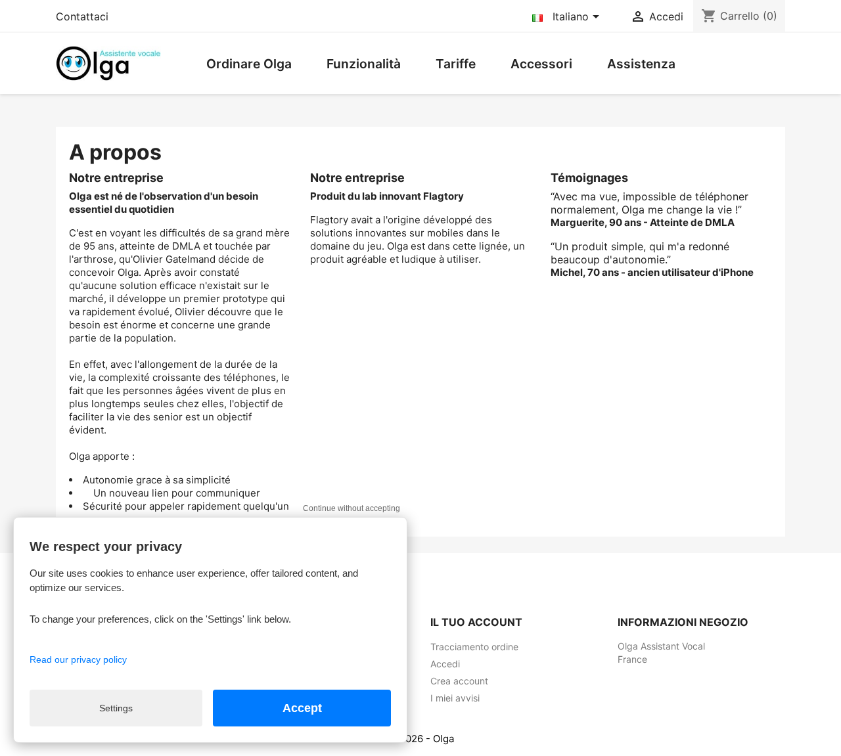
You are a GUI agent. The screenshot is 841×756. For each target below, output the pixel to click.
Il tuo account (476, 622)
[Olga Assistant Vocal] (108, 62)
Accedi (445, 663)
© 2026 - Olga (421, 738)
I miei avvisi (455, 697)
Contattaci (82, 16)
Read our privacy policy (78, 659)
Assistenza (641, 64)
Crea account (459, 680)
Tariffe (456, 64)
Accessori (541, 64)
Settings (116, 708)
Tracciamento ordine (474, 646)
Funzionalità (364, 64)
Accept (302, 708)
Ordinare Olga (249, 64)
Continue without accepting (351, 508)
